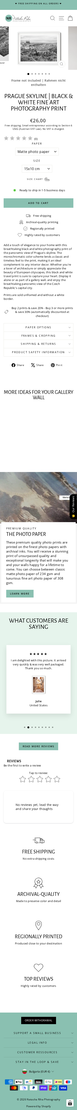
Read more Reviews (38, 746)
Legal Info (37, 1042)
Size (37, 161)
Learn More (20, 593)
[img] (18, 139)
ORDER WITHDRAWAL (38, 1020)
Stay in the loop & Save (37, 1062)
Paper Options (38, 327)
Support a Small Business (37, 1033)
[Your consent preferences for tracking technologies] (70, 1103)
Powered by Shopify (38, 1106)
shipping (16, 125)
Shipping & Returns (38, 344)
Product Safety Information (38, 352)
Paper (37, 143)
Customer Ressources (37, 1052)
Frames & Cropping (38, 336)
